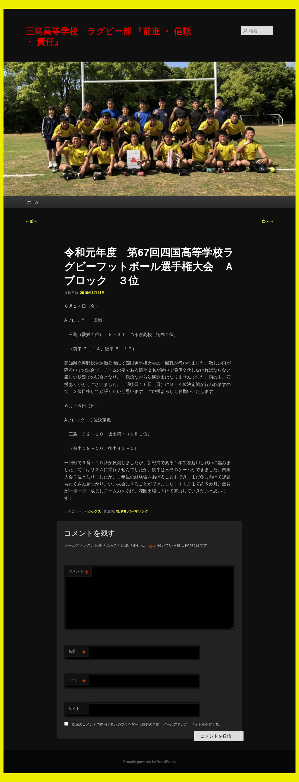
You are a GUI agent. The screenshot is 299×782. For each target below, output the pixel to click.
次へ (267, 221)
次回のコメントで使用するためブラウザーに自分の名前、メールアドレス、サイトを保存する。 (147, 724)
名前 (77, 651)
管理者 (121, 511)
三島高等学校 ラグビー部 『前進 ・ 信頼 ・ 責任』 (108, 35)
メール (77, 680)
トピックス (92, 511)
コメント (78, 571)
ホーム (33, 202)
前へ (31, 221)
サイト (74, 708)
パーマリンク (137, 511)
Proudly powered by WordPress (149, 761)
